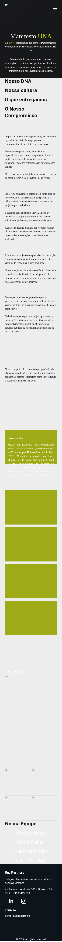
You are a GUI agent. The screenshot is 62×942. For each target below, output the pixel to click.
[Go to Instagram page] (23, 901)
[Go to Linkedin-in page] (11, 901)
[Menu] (55, 9)
